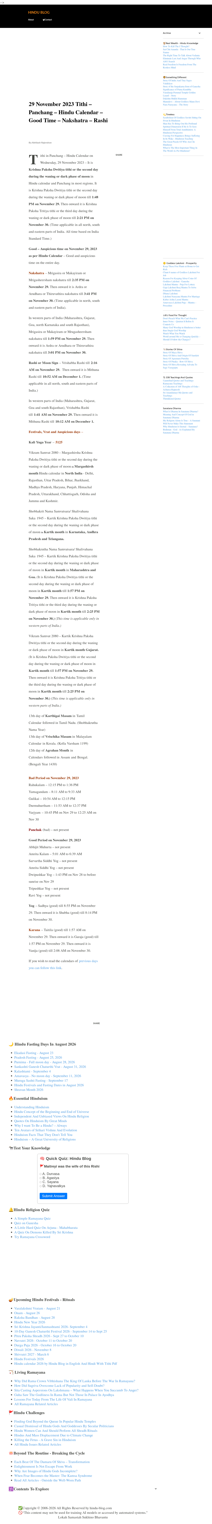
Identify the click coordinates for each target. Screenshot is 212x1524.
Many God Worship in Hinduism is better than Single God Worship (182, 329)
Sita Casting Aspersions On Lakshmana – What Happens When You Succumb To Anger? (76, 1390)
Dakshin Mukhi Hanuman (175, 98)
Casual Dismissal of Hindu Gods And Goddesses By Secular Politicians (64, 1426)
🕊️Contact (47, 20)
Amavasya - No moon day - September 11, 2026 (47, 1075)
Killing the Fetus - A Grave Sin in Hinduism (45, 1439)
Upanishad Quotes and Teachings (178, 380)
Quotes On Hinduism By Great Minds (40, 1120)
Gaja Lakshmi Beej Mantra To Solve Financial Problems (179, 289)
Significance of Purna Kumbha (177, 89)
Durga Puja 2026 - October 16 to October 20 (45, 1345)
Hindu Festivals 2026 (29, 1359)
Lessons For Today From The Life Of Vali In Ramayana (53, 1399)
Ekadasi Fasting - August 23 (33, 1052)
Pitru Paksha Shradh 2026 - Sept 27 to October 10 (49, 1336)
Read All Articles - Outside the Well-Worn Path (47, 1480)
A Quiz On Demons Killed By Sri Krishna (43, 1232)
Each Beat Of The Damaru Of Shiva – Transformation (52, 1461)
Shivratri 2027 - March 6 (31, 1354)
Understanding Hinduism (31, 1107)
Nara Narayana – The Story (175, 104)
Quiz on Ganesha (26, 1223)
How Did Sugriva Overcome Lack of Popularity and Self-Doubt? (59, 1385)
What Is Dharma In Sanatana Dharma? (180, 411)
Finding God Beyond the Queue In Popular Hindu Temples (55, 1421)
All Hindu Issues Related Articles (37, 1444)
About (31, 20)
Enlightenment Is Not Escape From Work (43, 1466)
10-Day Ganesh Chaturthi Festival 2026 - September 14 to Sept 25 (60, 1331)
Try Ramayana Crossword (32, 1236)
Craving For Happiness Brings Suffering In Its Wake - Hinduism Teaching (181, 137)
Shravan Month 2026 (28, 1089)
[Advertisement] (83, 53)
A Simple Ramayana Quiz (32, 1218)
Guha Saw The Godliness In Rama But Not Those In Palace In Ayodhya (64, 1394)
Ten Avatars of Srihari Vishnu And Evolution (45, 1130)
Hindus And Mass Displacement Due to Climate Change (53, 1435)
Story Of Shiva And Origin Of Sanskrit (181, 355)
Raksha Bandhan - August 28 (34, 1317)
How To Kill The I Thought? (176, 46)
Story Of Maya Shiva (172, 352)
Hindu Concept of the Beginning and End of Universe (51, 1111)
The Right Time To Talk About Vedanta (181, 55)
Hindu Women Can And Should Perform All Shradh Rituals (55, 1430)
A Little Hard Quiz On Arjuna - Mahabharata (46, 1227)
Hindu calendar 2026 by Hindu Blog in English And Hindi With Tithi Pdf (65, 1363)
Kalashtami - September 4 (32, 1071)
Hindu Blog (38, 12)
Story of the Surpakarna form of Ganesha (181, 86)
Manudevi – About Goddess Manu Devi (181, 101)
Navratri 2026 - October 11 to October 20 (43, 1340)
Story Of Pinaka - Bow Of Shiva (178, 361)
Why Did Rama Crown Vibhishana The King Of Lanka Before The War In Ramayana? (74, 1381)
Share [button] (119, 155)
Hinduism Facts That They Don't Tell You (43, 1134)
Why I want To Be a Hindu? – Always (40, 1125)
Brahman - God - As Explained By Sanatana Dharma (179, 431)
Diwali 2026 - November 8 (32, 1349)
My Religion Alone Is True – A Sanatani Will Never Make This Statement (181, 422)
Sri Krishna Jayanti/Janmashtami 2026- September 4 (50, 1326)
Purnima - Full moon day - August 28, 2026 (44, 1062)
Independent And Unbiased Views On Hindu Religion (51, 1116)
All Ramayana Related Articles (36, 1404)
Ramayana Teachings (172, 383)
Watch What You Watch (174, 333)
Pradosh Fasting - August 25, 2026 (38, 1057)
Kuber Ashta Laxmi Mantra (175, 299)
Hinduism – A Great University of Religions (45, 1139)
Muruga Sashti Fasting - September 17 (41, 1080)
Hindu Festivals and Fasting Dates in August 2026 (49, 1085)
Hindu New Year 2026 (29, 1322)
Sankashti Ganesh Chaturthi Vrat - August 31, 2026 (50, 1066)
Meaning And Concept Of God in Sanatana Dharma (178, 416)
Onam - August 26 (27, 1313)
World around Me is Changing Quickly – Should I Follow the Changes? (181, 338)
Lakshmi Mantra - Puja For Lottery (179, 284)
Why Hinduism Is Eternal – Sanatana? (180, 426)
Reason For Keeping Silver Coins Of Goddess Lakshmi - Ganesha (180, 280)
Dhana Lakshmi (170, 293)
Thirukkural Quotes (172, 398)
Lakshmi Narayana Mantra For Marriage (181, 296)
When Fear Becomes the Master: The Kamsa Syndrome (53, 1475)
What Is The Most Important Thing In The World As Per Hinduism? (180, 149)
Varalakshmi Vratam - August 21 (37, 1308)
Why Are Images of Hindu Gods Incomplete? (45, 1471)
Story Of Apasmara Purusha (176, 358)
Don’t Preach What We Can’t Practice (180, 318)
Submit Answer (53, 1196)
